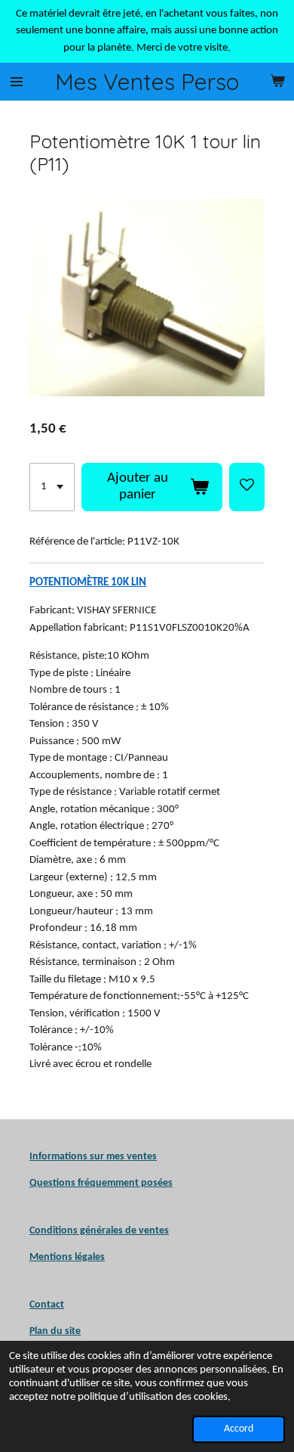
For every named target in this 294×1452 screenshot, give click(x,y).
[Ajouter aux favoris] (247, 487)
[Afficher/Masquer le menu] (16, 82)
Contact (46, 1305)
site (72, 1331)
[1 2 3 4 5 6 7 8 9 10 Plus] (52, 487)
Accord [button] (238, 1429)
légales (67, 1257)
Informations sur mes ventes (93, 1156)
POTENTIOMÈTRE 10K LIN (87, 582)
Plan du (46, 1331)
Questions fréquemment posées (101, 1183)
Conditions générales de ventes (99, 1230)
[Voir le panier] (277, 82)
